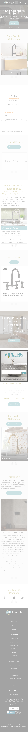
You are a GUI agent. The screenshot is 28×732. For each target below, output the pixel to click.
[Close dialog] (27, 351)
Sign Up (23, 373)
